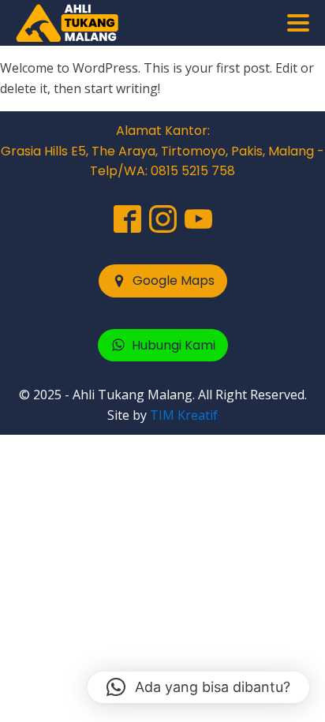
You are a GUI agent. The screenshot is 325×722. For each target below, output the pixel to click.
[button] (163, 280)
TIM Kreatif (184, 415)
